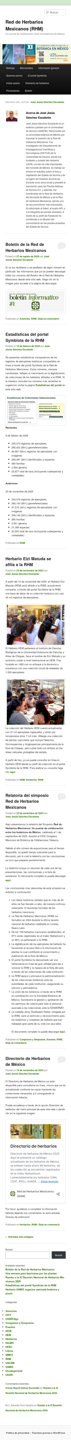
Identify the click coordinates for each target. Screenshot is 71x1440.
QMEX (9, 1355)
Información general (48, 68)
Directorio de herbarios (37, 83)
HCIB (8, 1331)
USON (8, 1375)
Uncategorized (13, 1371)
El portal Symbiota (37, 75)
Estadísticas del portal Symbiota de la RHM (26, 337)
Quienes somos (14, 75)
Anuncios (25, 318)
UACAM (9, 1363)
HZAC (8, 1347)
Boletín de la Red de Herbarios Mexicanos (25, 247)
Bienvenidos (26, 68)
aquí (12, 772)
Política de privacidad (17, 1433)
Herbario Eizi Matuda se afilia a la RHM (28, 561)
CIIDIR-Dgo (11, 1319)
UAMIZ (9, 1367)
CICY (8, 1315)
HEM (22, 779)
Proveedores (13, 90)
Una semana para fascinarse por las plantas (31, 1273)
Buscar (9, 1249)
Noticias (10, 68)
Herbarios (31, 779)
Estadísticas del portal (49, 385)
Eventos (51, 1039)
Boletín (28, 90)
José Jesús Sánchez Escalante (47, 102)
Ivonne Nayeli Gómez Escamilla (22, 1388)
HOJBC (9, 1343)
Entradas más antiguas (19, 1236)
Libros (9, 1351)
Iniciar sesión (13, 83)
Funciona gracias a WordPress (48, 1433)
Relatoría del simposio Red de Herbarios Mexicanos (27, 801)
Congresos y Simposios (32, 1039)
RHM (33, 318)
